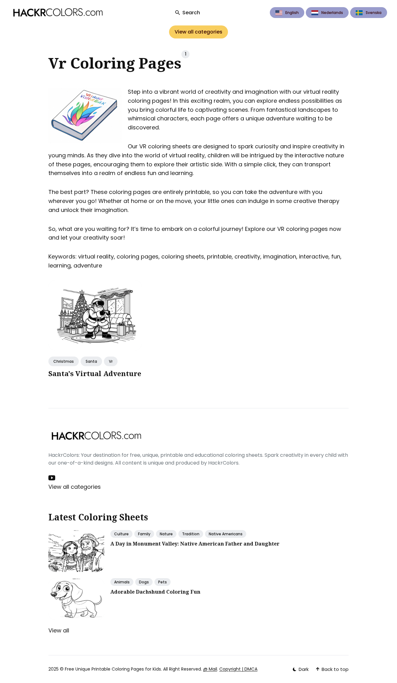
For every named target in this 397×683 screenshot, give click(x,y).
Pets (162, 582)
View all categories (198, 31)
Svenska (373, 12)
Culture (121, 534)
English (292, 12)
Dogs (144, 582)
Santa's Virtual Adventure (94, 373)
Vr (111, 361)
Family (144, 534)
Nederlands (332, 12)
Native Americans (226, 534)
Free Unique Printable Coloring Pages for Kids (113, 669)
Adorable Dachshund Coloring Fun (155, 591)
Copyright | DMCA (238, 669)
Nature (166, 534)
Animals (122, 582)
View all (58, 630)
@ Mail (210, 669)
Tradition (190, 534)
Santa (91, 361)
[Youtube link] (52, 478)
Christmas (63, 361)
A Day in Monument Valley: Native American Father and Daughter (194, 543)
